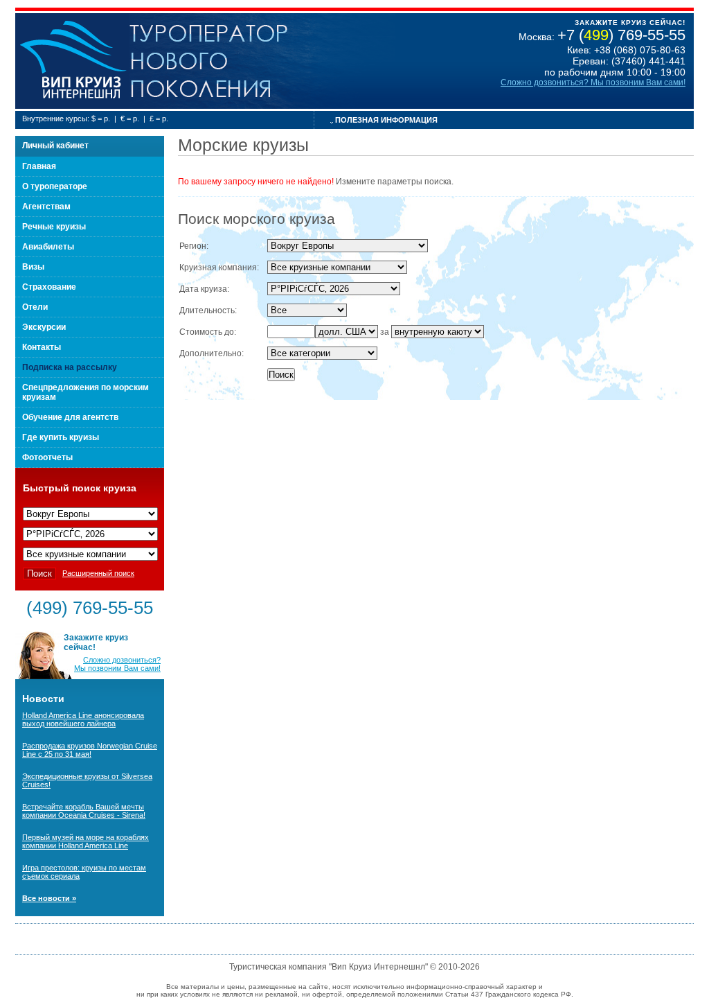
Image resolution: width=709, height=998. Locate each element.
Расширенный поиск (98, 573)
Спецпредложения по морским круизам (85, 392)
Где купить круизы (60, 437)
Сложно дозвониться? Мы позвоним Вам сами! (593, 82)
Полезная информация (386, 120)
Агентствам (46, 206)
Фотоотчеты (47, 457)
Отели (35, 307)
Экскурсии (44, 327)
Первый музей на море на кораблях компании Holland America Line (85, 841)
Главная (39, 166)
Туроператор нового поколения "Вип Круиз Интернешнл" (72, 61)
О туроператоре (54, 186)
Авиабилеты (48, 247)
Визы (33, 267)
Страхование (49, 287)
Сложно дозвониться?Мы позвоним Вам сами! (117, 664)
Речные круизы (54, 226)
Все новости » (49, 898)
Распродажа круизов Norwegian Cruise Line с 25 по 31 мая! (89, 750)
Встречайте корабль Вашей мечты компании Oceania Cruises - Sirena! (83, 811)
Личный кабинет (55, 145)
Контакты (41, 347)
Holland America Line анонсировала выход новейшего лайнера (83, 719)
